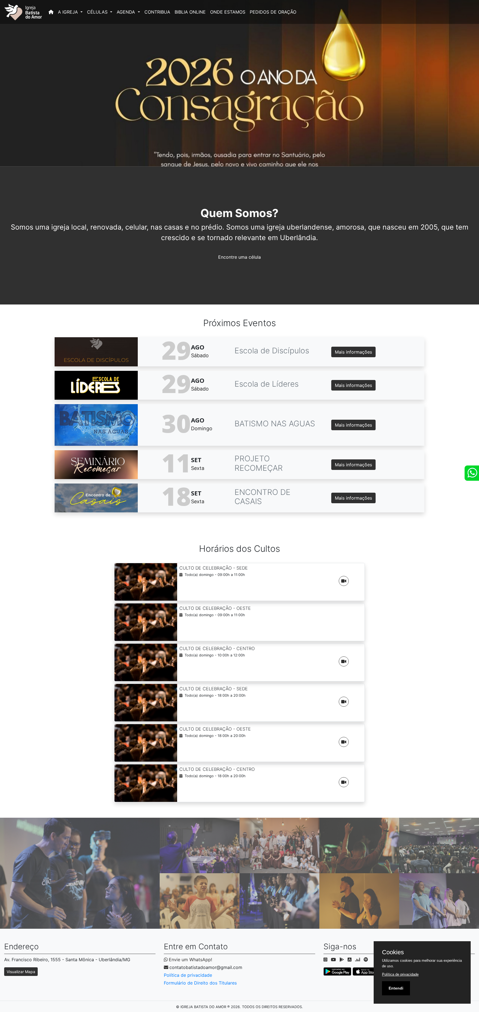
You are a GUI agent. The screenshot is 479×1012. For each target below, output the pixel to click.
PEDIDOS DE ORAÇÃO (273, 12)
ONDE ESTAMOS (227, 12)
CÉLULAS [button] (98, 12)
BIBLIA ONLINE (190, 12)
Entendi (396, 988)
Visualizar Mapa (21, 971)
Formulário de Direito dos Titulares (200, 983)
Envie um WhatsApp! (190, 959)
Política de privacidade (188, 975)
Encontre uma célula (239, 257)
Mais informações (353, 352)
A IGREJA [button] (68, 12)
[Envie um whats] (472, 473)
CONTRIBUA (157, 12)
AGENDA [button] (126, 12)
